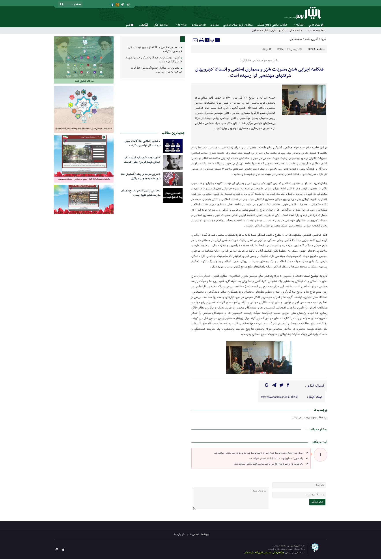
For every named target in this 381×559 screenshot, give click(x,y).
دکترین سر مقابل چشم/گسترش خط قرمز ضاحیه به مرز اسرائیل (156, 70)
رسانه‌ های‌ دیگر (161, 25)
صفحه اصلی (314, 25)
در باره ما (179, 534)
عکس (142, 25)
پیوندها (205, 534)
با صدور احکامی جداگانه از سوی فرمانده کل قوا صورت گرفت (155, 49)
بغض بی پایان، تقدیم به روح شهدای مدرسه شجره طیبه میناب (141, 193)
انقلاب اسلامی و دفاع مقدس (272, 25)
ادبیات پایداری (198, 25)
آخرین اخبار (270, 30)
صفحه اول (257, 30)
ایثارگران (300, 25)
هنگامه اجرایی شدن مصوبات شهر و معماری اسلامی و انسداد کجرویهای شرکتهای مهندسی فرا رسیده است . (259, 72)
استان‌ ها (182, 25)
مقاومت (214, 25)
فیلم (128, 25)
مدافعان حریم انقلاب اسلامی (238, 25)
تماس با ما (193, 534)
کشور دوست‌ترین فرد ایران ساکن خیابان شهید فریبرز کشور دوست (154, 60)
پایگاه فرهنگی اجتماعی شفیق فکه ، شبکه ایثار (264, 553)
